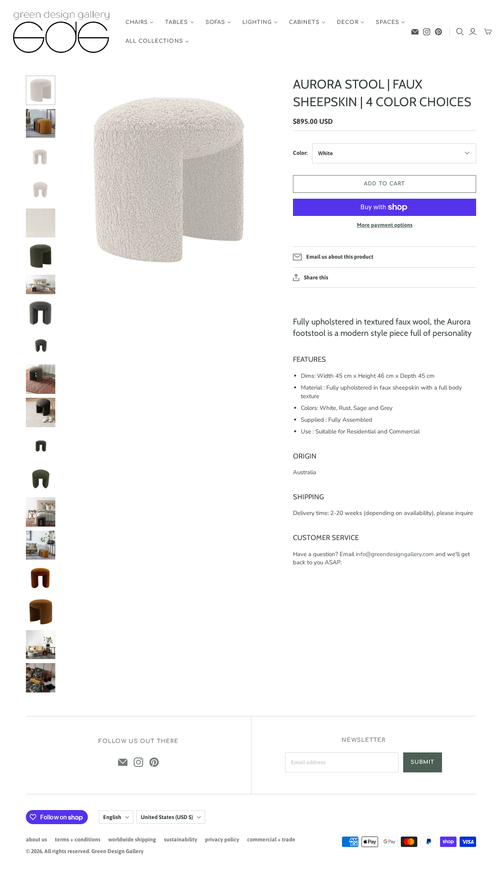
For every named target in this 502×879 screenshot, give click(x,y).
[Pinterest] (438, 31)
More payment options (385, 225)
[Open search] (460, 32)
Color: (300, 153)
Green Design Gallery (117, 851)
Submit (423, 762)
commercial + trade (271, 839)
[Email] (414, 31)
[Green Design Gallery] (62, 32)
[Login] (473, 31)
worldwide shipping (132, 839)
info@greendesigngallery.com (395, 554)
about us (36, 839)
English (112, 817)
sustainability (180, 839)
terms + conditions (77, 839)
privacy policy (222, 839)
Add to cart (384, 184)
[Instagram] (426, 31)
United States (167, 817)
